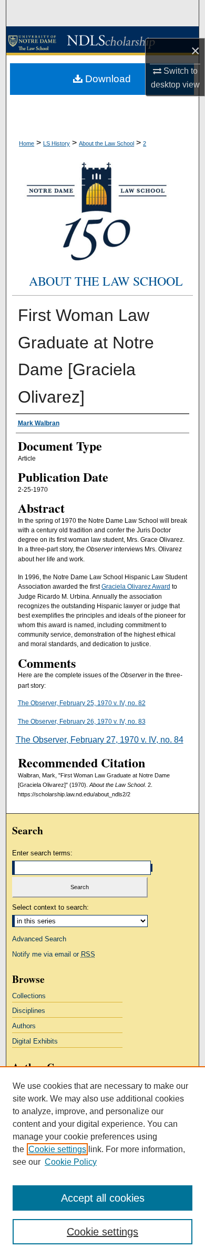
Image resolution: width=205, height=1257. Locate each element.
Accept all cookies (103, 1198)
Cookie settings (57, 1149)
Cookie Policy (71, 1161)
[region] (102, 1161)
